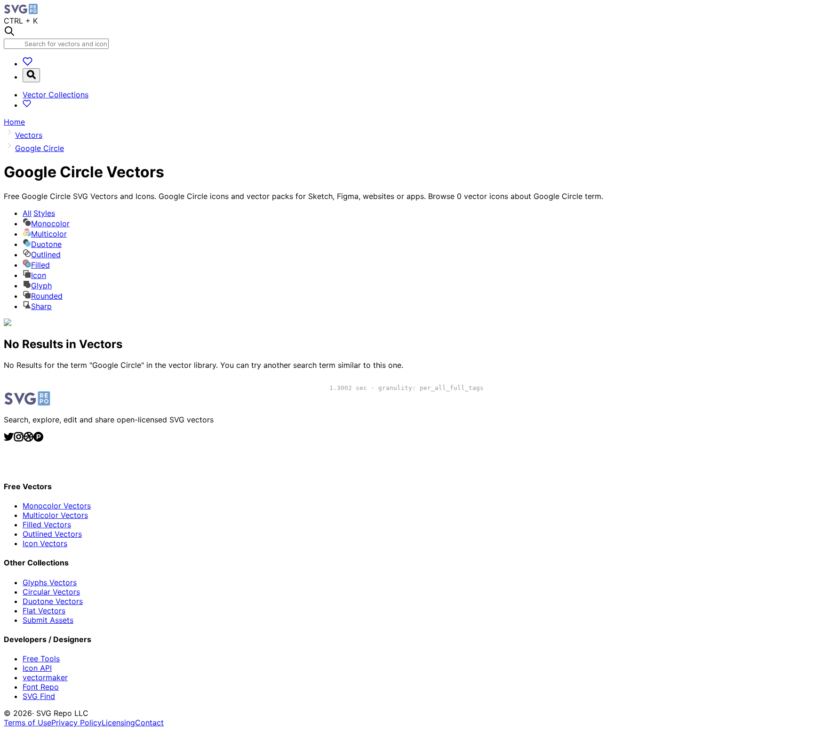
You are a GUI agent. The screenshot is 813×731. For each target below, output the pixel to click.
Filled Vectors (47, 524)
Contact (149, 722)
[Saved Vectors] (27, 63)
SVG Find (39, 696)
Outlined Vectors (52, 534)
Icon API (37, 668)
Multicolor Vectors (55, 515)
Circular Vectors (51, 591)
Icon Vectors (45, 543)
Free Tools (41, 658)
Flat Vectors (44, 610)
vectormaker (45, 677)
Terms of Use (27, 722)
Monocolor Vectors (57, 505)
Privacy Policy (76, 722)
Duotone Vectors (53, 601)
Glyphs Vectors (50, 582)
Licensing (118, 722)
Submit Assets (48, 620)
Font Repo (41, 686)
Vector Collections (55, 94)
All (39, 213)
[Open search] (31, 75)
